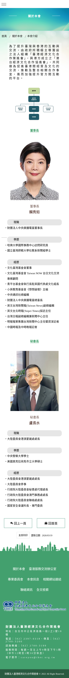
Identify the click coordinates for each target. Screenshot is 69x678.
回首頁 (52, 523)
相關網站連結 (52, 579)
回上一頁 (20, 523)
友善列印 (23, 535)
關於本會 (17, 36)
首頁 (4, 36)
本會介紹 (32, 36)
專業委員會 (15, 579)
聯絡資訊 (26, 590)
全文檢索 (42, 590)
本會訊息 (33, 579)
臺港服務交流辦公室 (42, 569)
